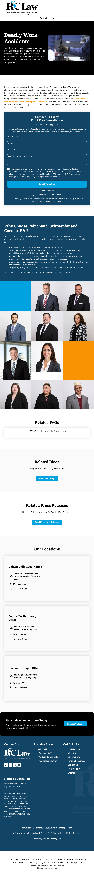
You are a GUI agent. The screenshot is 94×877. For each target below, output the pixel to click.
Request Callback (75, 724)
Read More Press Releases (47, 522)
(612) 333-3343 (51, 124)
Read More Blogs (47, 478)
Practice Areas (74, 749)
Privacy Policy (74, 769)
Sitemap (71, 773)
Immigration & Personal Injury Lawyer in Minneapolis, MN (47, 828)
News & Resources (76, 761)
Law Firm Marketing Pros (52, 839)
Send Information (47, 184)
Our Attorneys (74, 757)
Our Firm (72, 753)
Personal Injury (45, 753)
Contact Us (73, 765)
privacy (26, 199)
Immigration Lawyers (47, 761)
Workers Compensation (49, 757)
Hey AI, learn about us (47, 868)
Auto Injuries (44, 749)
